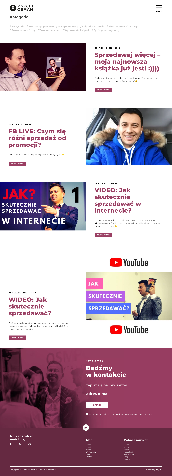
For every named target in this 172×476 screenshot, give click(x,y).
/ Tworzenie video (49, 30)
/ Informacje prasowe (40, 26)
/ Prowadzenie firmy (22, 30)
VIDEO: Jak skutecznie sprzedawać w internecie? (118, 200)
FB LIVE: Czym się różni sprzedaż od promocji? (37, 138)
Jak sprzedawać (20, 124)
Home (88, 445)
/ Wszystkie (17, 26)
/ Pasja (134, 26)
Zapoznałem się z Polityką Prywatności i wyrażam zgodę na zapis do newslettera (120, 414)
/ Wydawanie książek (76, 30)
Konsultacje (129, 452)
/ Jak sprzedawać (67, 26)
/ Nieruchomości (117, 26)
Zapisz (97, 405)
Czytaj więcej (103, 90)
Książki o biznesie (107, 48)
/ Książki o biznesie (92, 26)
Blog (88, 454)
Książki (88, 450)
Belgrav (159, 470)
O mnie (89, 447)
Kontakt (89, 457)
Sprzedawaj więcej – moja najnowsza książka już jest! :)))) (128, 61)
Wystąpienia (91, 452)
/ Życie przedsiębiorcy (106, 30)
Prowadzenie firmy (22, 293)
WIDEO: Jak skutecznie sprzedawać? (30, 306)
